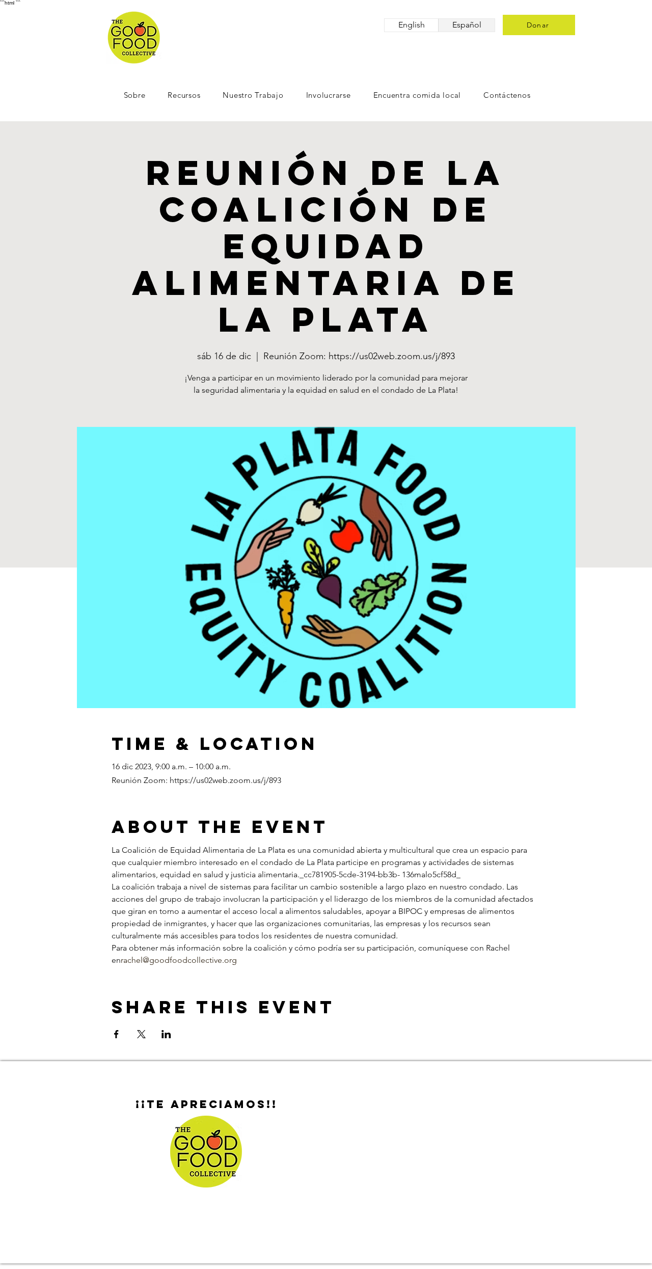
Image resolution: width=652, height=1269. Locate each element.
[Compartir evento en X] (141, 1034)
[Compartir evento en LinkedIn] (166, 1034)
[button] (328, 95)
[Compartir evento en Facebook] (116, 1034)
